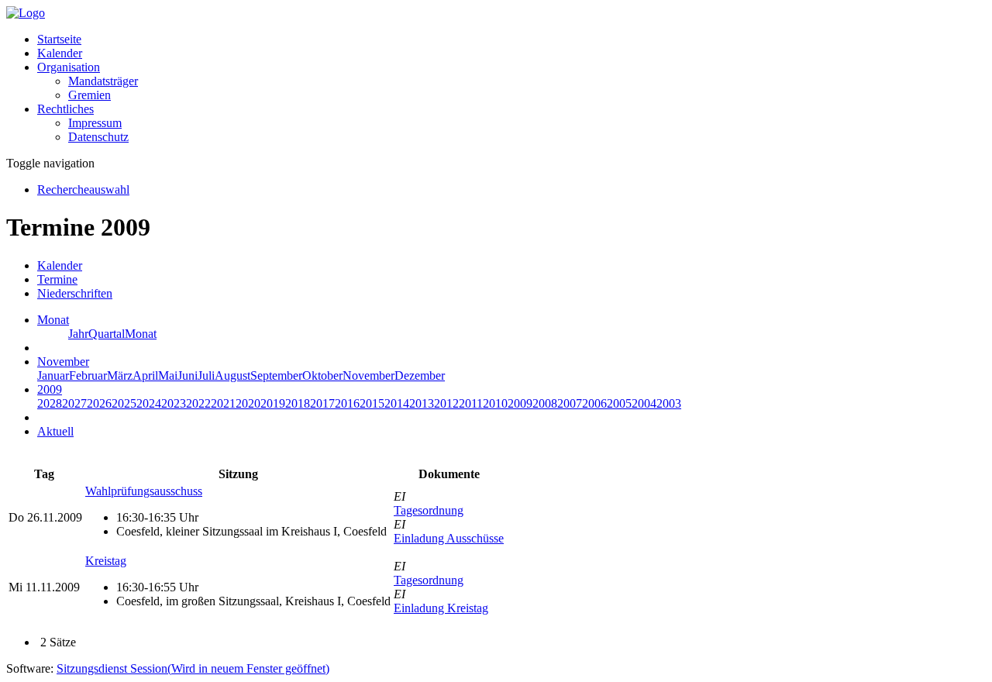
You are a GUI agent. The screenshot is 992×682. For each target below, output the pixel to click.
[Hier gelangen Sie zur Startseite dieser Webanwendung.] (25, 12)
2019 (272, 403)
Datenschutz (98, 136)
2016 (347, 403)
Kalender (59, 53)
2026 (99, 403)
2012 (446, 403)
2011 (471, 403)
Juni (187, 375)
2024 (148, 403)
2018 (297, 403)
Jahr (78, 333)
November (368, 375)
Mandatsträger (103, 81)
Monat (141, 333)
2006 (594, 403)
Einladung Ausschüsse (449, 538)
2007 (569, 403)
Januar (53, 375)
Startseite (59, 39)
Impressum (95, 122)
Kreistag (105, 560)
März (120, 375)
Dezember (419, 375)
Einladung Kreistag (441, 608)
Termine (57, 279)
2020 (248, 403)
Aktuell (55, 431)
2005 (619, 403)
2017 (322, 403)
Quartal (106, 333)
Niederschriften (74, 293)
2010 (495, 403)
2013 (421, 403)
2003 (668, 403)
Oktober (322, 375)
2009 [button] (49, 389)
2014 (396, 403)
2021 (223, 403)
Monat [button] (53, 319)
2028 (49, 403)
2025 (124, 403)
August (232, 375)
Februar (88, 375)
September (276, 375)
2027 (74, 403)
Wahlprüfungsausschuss (143, 491)
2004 (644, 403)
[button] (68, 67)
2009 (520, 403)
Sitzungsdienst (193, 668)
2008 (544, 403)
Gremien (89, 95)
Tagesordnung (428, 510)
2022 (198, 403)
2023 (173, 403)
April (145, 375)
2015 (372, 403)
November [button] (63, 361)
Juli (206, 375)
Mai (167, 375)
